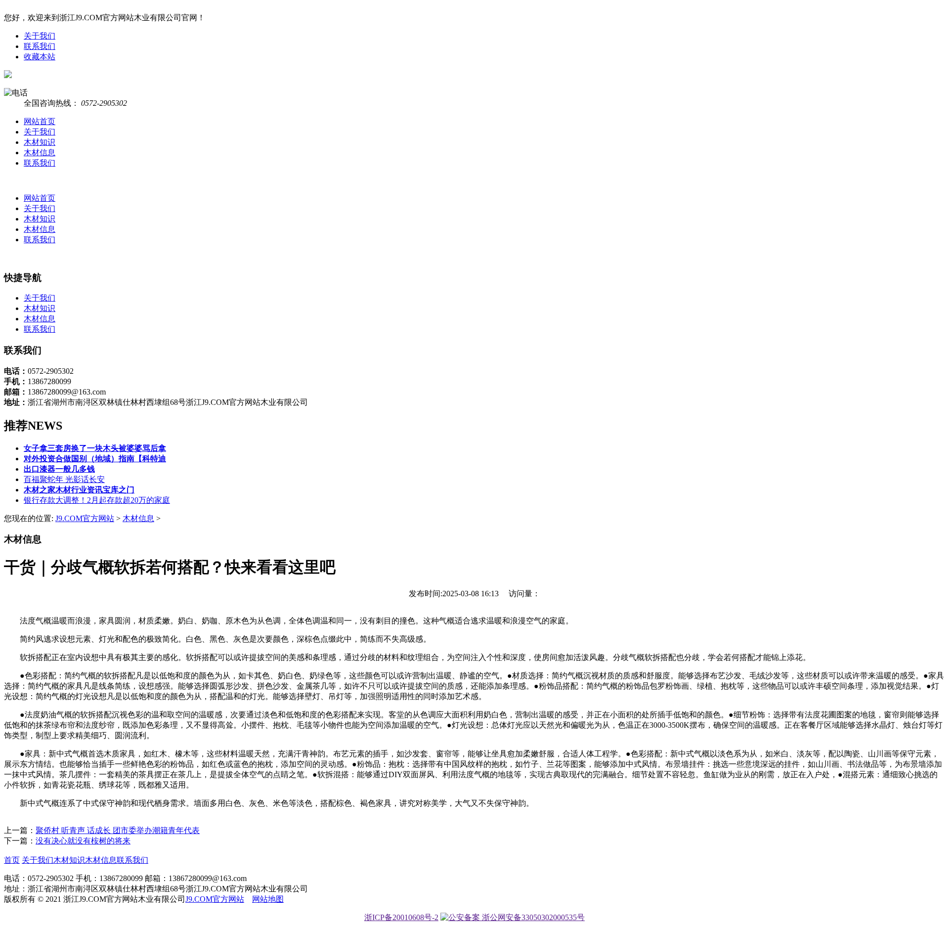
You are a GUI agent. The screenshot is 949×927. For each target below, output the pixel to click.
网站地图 (268, 899)
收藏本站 (39, 56)
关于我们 (39, 36)
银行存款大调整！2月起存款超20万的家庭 (97, 500)
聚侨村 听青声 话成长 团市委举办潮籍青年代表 (118, 830)
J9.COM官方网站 (84, 518)
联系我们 (39, 46)
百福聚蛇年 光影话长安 (64, 479)
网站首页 (39, 121)
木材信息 (39, 152)
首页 (12, 860)
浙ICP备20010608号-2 (401, 917)
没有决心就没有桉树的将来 (83, 841)
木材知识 (39, 142)
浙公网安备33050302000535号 (532, 917)
